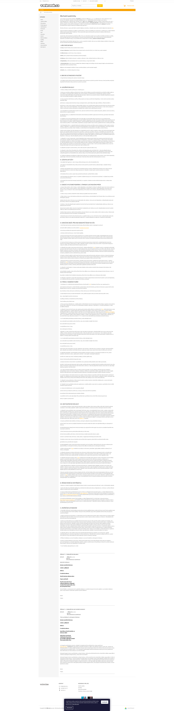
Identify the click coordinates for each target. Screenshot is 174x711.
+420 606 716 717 (64, 688)
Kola (41, 32)
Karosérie (43, 34)
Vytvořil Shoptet (131, 708)
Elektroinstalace (44, 38)
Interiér (42, 36)
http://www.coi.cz (84, 493)
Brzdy (42, 30)
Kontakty (85, 1)
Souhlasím (104, 702)
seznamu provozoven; (84, 228)
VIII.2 (72, 448)
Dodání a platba (76, 1)
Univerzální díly (44, 45)
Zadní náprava (43, 27)
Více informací (75, 704)
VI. (94, 247)
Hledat (100, 5)
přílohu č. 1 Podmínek (110, 312)
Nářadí (42, 41)
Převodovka (43, 23)
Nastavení (69, 707)
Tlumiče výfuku (44, 21)
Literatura (43, 43)
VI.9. (66, 475)
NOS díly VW (43, 47)
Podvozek (43, 28)
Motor (42, 19)
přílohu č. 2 (82, 418)
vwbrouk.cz (63, 690)
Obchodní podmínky (94, 1)
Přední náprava (44, 25)
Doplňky (42, 39)
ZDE (112, 28)
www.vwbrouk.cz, (63, 646)
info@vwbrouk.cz (64, 686)
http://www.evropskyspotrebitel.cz (67, 500)
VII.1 (102, 309)
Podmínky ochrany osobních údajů (85, 691)
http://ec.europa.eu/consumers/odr (70, 494)
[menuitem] (42, 10)
